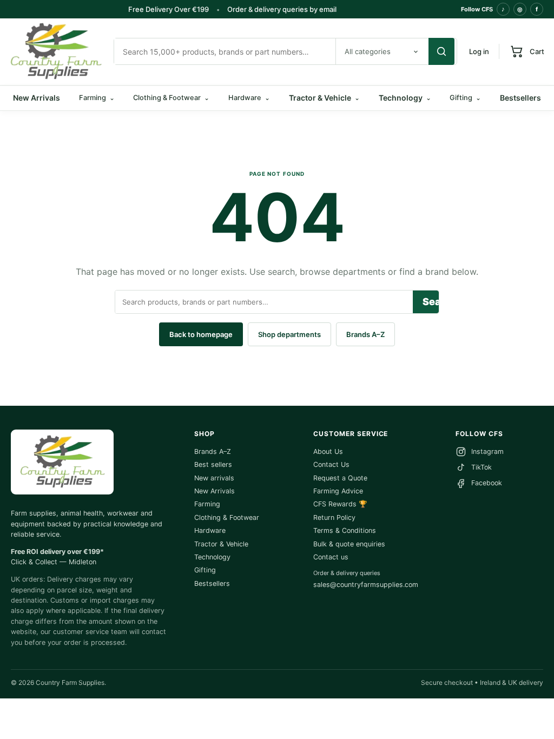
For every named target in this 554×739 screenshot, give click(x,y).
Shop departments (289, 334)
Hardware (210, 530)
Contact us (330, 557)
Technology (405, 97)
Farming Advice (338, 491)
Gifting (205, 570)
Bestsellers (520, 97)
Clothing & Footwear (226, 517)
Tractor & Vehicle (324, 97)
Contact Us (331, 464)
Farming (207, 504)
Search (431, 301)
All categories (368, 51)
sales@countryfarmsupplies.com (365, 584)
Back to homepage (201, 334)
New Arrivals (36, 97)
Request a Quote (340, 478)
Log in (479, 51)
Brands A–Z (365, 334)
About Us (328, 451)
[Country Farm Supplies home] (56, 52)
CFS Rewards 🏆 (340, 504)
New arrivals (214, 478)
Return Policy (334, 517)
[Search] (441, 51)
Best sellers (213, 464)
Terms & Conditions (344, 530)
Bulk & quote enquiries (349, 544)
